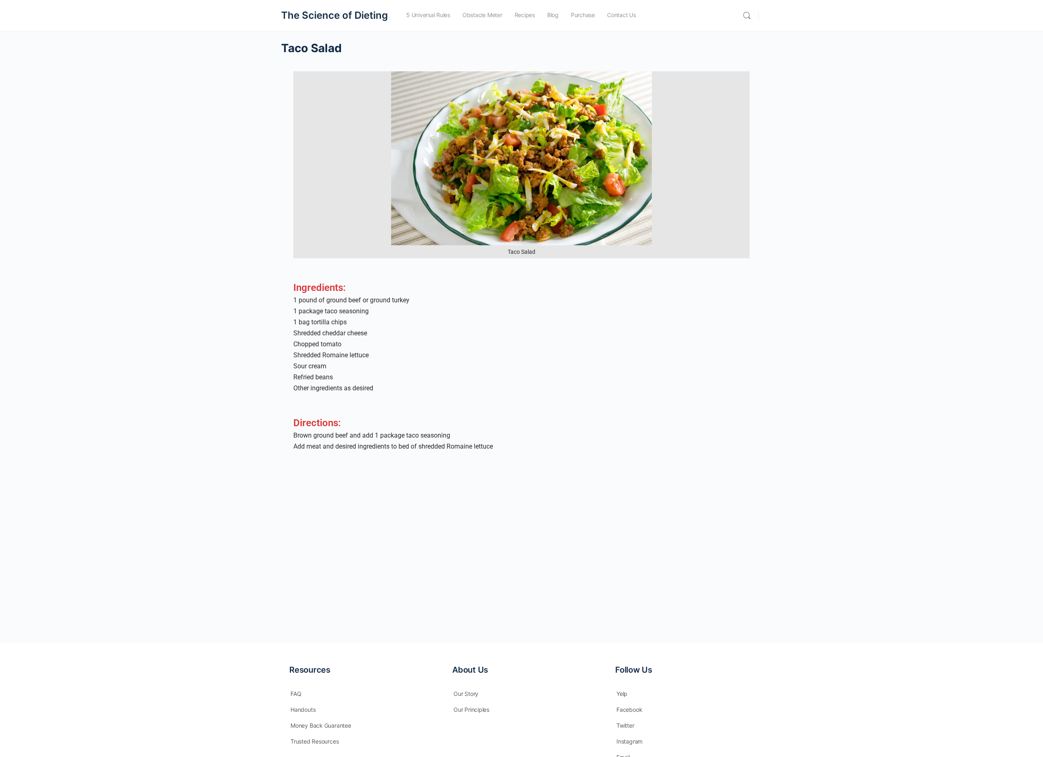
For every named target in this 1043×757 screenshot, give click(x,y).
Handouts (302, 709)
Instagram (629, 741)
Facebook (629, 709)
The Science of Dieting (334, 15)
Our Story (465, 693)
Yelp (621, 693)
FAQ (295, 693)
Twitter (625, 725)
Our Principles (471, 709)
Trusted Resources (314, 741)
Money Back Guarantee (320, 725)
